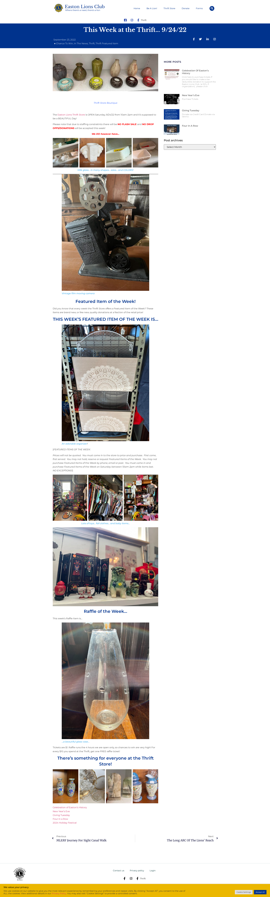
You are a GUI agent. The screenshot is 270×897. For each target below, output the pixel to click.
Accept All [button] (260, 892)
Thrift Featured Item (107, 43)
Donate (185, 8)
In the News (81, 43)
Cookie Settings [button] (244, 892)
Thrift (92, 43)
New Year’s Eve (61, 811)
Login (153, 870)
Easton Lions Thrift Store (71, 114)
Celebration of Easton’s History (70, 807)
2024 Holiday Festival (64, 822)
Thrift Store (169, 8)
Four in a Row (60, 819)
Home (137, 8)
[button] (212, 8)
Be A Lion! (152, 8)
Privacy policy (137, 870)
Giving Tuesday (61, 815)
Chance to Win (64, 43)
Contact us (118, 870)
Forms (199, 8)
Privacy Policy (59, 893)
